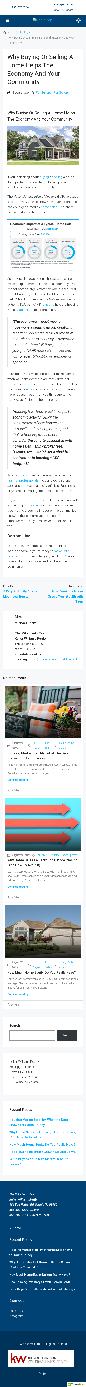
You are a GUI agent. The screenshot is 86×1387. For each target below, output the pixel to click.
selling (57, 177)
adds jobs (26, 310)
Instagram (16, 1316)
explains (48, 304)
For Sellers (61, 92)
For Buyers (25, 32)
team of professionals (22, 480)
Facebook (16, 1310)
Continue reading (18, 779)
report (14, 202)
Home (11, 32)
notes (30, 389)
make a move (36, 500)
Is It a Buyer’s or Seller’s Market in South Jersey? (42, 1289)
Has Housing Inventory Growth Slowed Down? (42, 1152)
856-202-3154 (20, 7)
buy (24, 475)
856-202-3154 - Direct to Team (29, 1215)
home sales (49, 207)
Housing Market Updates (65, 746)
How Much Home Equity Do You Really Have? (41, 972)
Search (14, 1026)
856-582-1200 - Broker (24, 1210)
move (58, 551)
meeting (34, 505)
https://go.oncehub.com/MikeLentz (54, 659)
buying (44, 177)
